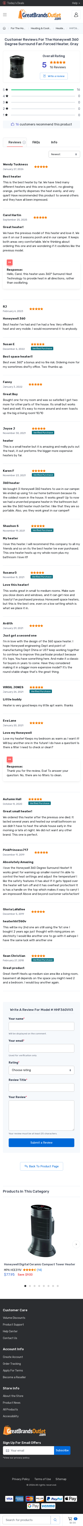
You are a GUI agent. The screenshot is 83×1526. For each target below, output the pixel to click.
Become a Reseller (14, 1377)
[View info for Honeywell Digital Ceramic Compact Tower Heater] (41, 1231)
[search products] (55, 1520)
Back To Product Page (44, 1166)
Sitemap (61, 1479)
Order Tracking (12, 1363)
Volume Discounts (14, 1318)
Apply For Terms (13, 1370)
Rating (14, 1062)
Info (54, 142)
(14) (39, 1270)
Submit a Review (41, 1142)
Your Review (18, 1097)
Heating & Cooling (41, 28)
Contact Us (10, 1338)
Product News (11, 1402)
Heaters (60, 28)
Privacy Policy (21, 1479)
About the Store (13, 1396)
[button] (7, 1244)
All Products (10, 1409)
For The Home (19, 28)
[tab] (15, 142)
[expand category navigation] (4, 14)
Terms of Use (42, 1479)
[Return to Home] (5, 28)
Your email (16, 1040)
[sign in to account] (76, 14)
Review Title (18, 1080)
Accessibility (11, 1416)
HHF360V (74, 28)
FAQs (36, 142)
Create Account (13, 1357)
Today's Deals (15, 3)
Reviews (14, 142)
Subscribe (62, 1450)
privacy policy (21, 1457)
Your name (17, 1018)
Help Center (10, 1331)
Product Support (13, 1324)
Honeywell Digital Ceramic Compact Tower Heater (39, 1264)
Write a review (55, 76)
